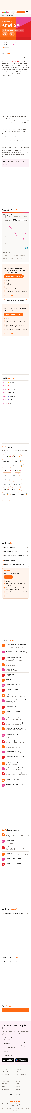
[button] (15, 1010)
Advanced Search (21, 1074)
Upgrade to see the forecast (14, 276)
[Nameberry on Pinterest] (17, 1094)
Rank (14, 220)
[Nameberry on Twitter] (11, 1094)
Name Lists (19, 1071)
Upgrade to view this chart (13, 314)
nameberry (15, 1100)
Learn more (9, 295)
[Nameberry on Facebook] (14, 1094)
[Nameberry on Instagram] (20, 1094)
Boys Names (5, 1074)
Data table (7, 252)
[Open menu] (27, 12)
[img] (15, 234)
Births (19, 220)
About (18, 1086)
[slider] (25, 248)
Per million (24, 220)
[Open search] (13, 12)
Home (3, 15)
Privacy (18, 1108)
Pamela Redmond (7, 21)
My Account (5, 1089)
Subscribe (20, 12)
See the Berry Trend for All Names (15, 300)
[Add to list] (18, 25)
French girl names (16, 61)
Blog (17, 1083)
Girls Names (5, 1071)
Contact (18, 1089)
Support (15, 1110)
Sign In (3, 1086)
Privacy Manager (25, 1108)
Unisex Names (6, 1077)
